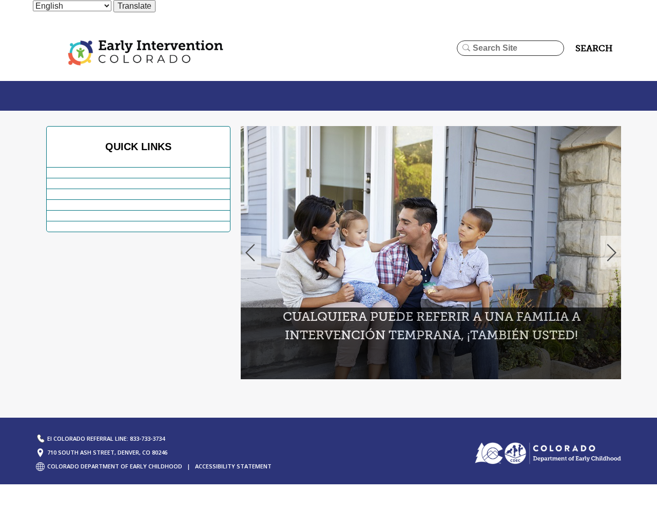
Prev (250, 253)
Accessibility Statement (233, 466)
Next (611, 253)
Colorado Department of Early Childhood (114, 466)
